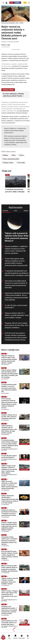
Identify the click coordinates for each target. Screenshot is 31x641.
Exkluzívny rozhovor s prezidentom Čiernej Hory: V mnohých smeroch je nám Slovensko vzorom (9, 512)
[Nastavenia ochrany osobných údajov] (3, 638)
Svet (7, 174)
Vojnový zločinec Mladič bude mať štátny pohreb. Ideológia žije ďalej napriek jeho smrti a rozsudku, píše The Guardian (9, 373)
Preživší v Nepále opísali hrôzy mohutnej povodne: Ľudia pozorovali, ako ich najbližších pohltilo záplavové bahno (9, 526)
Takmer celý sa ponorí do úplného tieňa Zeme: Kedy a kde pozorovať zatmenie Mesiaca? (16, 237)
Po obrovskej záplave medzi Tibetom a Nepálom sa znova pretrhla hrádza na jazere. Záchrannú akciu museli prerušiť (16, 262)
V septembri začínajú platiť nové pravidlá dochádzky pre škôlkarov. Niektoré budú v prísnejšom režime (17, 273)
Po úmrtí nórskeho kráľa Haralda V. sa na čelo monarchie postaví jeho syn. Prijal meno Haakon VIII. (9, 388)
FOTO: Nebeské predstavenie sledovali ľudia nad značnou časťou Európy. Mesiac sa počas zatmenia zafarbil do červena (9, 403)
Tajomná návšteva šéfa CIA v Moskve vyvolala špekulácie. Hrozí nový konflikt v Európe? (17, 315)
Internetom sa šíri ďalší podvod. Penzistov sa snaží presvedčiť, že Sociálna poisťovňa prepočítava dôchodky (16, 284)
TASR (8, 45)
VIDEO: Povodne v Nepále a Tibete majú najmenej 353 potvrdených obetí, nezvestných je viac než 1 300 (9, 594)
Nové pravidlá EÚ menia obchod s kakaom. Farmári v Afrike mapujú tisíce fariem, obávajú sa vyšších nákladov (9, 554)
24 (24, 2)
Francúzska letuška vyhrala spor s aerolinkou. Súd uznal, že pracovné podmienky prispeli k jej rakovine (9, 540)
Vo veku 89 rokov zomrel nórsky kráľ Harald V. (9, 456)
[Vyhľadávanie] (3, 3)
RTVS (4, 45)
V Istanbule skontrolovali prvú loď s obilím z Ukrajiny (14, 190)
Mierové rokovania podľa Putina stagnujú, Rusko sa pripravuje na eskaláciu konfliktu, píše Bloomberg (9, 568)
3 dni (15, 210)
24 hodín (5, 210)
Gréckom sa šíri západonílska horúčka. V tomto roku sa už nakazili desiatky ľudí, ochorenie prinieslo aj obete (9, 609)
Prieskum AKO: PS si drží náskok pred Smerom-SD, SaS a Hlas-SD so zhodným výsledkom (16, 325)
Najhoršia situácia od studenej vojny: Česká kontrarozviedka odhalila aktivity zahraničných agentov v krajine (9, 359)
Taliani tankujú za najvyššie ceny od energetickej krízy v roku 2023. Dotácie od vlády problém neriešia (9, 429)
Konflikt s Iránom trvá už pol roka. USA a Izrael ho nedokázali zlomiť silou (9, 416)
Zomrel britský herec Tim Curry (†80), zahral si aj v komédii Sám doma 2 (9, 622)
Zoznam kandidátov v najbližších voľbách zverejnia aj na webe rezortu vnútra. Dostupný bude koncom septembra (16, 249)
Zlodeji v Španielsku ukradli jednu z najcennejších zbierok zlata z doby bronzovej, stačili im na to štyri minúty (9, 499)
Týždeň (26, 210)
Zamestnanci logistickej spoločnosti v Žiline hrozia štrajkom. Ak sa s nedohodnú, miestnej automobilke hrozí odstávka (17, 296)
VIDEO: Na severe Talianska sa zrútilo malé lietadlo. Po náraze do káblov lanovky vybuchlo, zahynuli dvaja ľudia (9, 484)
